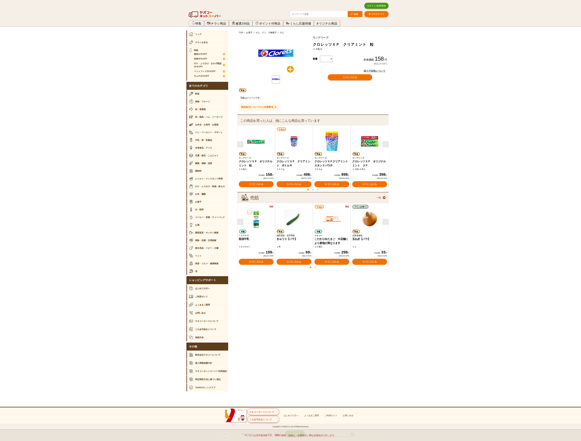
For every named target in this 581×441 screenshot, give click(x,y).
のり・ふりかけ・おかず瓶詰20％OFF (208, 65)
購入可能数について (375, 71)
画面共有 (199, 337)
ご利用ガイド (201, 296)
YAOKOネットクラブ (205, 387)
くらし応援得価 (300, 23)
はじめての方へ (202, 288)
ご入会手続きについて (205, 329)
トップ (198, 34)
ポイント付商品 (269, 23)
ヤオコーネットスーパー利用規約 (211, 371)
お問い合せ (200, 313)
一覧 (378, 197)
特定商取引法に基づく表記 (208, 379)
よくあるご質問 (202, 305)
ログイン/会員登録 (376, 5)
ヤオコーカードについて (206, 321)
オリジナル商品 (326, 23)
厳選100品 (243, 23)
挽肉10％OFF (200, 54)
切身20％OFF (200, 58)
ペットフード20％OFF (205, 71)
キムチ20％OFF (201, 76)
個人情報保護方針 (203, 363)
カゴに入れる (350, 77)
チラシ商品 (218, 23)
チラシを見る (201, 42)
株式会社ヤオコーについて (208, 355)
